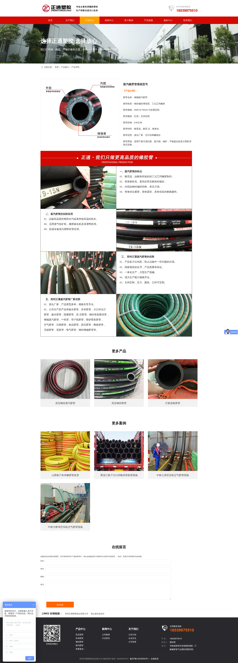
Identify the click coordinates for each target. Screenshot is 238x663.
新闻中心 (109, 20)
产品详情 (75, 67)
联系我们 (187, 20)
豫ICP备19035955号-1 (139, 659)
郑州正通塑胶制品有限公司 (76, 613)
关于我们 (70, 20)
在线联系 (155, 659)
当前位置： (49, 67)
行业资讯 (106, 638)
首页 (50, 20)
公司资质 (132, 641)
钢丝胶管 (79, 641)
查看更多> (80, 648)
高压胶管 (79, 634)
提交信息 (60, 604)
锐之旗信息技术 (97, 613)
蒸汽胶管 (79, 645)
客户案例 (128, 20)
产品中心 (89, 20)
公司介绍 (132, 634)
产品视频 (148, 20)
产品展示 (65, 67)
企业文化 (132, 638)
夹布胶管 (79, 638)
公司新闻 (106, 634)
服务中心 (168, 20)
